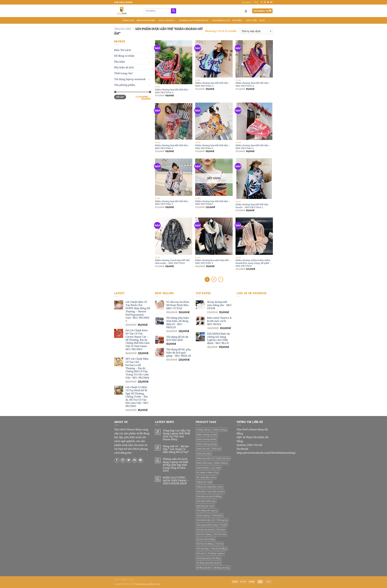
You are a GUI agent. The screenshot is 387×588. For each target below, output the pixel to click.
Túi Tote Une (220, 534)
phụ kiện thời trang (206, 501)
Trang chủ (128, 20)
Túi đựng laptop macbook (130, 79)
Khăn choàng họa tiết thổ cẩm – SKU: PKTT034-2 (172, 147)
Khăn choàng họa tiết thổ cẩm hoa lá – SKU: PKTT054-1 (252, 206)
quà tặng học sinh (205, 506)
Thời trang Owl (123, 73)
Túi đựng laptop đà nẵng (208, 558)
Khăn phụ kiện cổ (205, 458)
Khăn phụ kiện (204, 453)
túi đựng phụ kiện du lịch (209, 563)
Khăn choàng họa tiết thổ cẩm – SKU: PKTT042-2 (253, 147)
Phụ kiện (237, 20)
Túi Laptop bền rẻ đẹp (207, 525)
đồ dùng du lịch (204, 567)
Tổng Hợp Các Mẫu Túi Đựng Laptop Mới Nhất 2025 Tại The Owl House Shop (176, 435)
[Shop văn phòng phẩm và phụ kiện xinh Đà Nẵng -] (126, 11)
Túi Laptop (222, 520)
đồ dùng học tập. (222, 567)
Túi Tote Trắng (204, 534)
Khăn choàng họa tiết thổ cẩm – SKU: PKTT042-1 (212, 147)
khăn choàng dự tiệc (206, 439)
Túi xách (201, 553)
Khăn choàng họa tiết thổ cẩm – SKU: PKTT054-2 (172, 91)
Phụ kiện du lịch (221, 20)
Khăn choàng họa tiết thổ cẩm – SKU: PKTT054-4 (253, 84)
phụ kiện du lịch (216, 491)
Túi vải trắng (203, 548)
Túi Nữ (224, 525)
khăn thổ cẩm (223, 458)
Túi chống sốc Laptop (207, 510)
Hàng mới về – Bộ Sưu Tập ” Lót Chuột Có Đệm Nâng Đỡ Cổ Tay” (176, 449)
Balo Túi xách (166, 20)
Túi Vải (219, 544)
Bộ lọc (120, 97)
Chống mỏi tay (204, 429)
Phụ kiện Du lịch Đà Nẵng (209, 496)
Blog (262, 20)
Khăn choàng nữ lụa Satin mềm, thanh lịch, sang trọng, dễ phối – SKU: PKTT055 (253, 263)
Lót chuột (216, 468)
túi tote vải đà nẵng (206, 539)
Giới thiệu (251, 20)
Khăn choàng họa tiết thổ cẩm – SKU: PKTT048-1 (212, 203)
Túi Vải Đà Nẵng (219, 548)
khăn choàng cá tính (207, 434)
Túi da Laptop (203, 515)
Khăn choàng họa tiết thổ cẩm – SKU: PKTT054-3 (212, 84)
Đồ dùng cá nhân (124, 55)
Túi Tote (221, 529)
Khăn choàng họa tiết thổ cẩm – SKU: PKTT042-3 (172, 203)
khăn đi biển (203, 468)
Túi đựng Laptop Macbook (193, 20)
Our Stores (246, 2)
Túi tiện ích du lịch (205, 529)
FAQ (256, 2)
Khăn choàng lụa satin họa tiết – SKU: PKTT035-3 (213, 261)
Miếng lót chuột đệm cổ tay (209, 487)
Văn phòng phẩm (145, 20)
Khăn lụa (216, 448)
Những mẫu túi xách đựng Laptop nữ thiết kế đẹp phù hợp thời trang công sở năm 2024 (175, 465)
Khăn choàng (219, 429)
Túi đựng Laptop (216, 553)
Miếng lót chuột (204, 482)
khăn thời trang (204, 463)
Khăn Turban (221, 463)
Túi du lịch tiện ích (205, 520)
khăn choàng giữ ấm (207, 444)
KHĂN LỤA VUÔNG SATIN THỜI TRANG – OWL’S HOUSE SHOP (176, 480)
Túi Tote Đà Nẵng (205, 544)
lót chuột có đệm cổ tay (207, 472)
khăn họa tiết (203, 448)
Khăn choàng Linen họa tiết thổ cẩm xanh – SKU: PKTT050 (172, 261)
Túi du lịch (218, 515)
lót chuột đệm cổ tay (206, 477)
